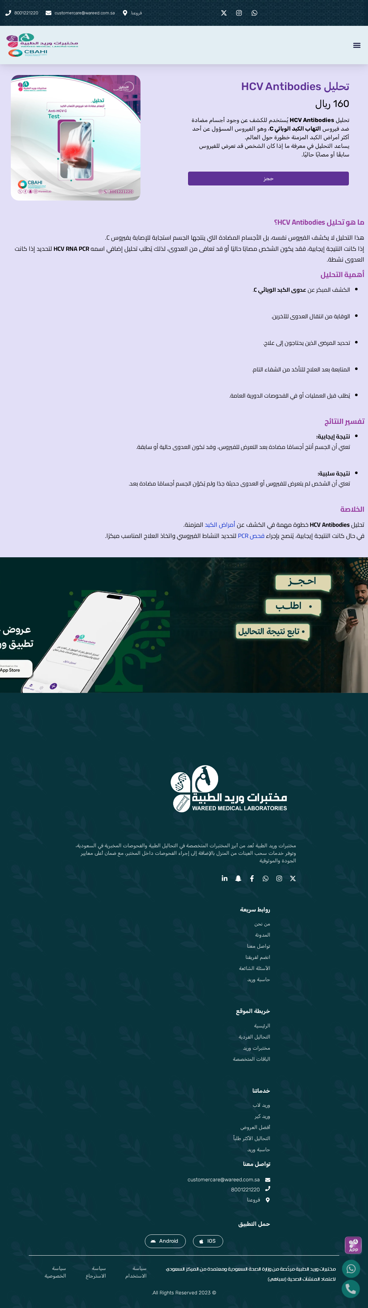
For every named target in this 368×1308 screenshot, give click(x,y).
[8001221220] (267, 1188)
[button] (357, 45)
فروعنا (253, 1200)
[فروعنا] (267, 1199)
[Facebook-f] (252, 878)
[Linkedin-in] (224, 878)
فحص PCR (251, 536)
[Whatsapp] (265, 878)
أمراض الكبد (221, 524)
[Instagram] (279, 878)
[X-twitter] (293, 878)
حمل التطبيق (254, 1223)
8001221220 (245, 1190)
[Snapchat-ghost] (238, 878)
